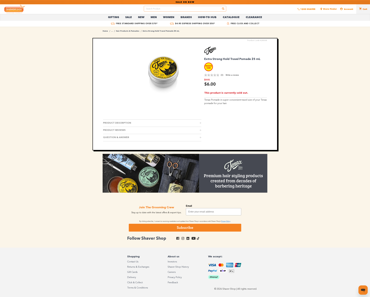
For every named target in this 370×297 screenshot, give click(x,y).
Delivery (131, 277)
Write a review (232, 75)
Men (154, 17)
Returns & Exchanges (138, 267)
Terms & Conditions (137, 288)
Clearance (254, 17)
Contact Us (132, 262)
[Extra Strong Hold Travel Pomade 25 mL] (163, 74)
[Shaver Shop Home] (14, 9)
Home (105, 31)
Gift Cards (132, 272)
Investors (172, 262)
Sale (128, 17)
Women (168, 17)
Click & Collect (135, 283)
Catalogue (231, 17)
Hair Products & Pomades (127, 31)
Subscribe (185, 227)
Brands (186, 17)
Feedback (173, 283)
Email (189, 206)
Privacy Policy (175, 277)
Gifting (113, 17)
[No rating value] (212, 75)
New (141, 17)
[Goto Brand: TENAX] (212, 54)
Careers (172, 272)
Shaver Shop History (178, 267)
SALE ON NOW (185, 2)
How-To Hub (207, 17)
